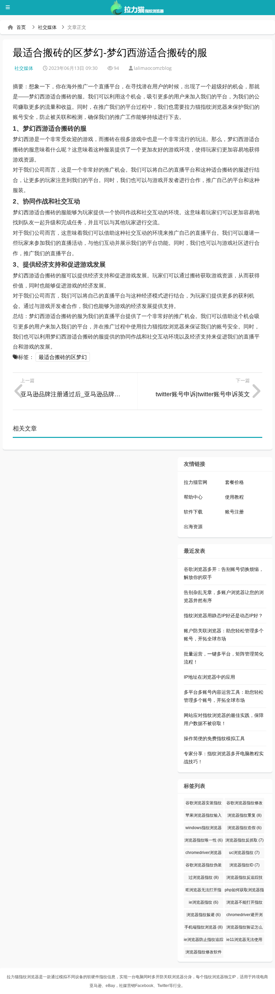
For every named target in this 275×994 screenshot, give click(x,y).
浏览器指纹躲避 (203, 914)
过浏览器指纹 (203, 877)
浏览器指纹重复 (244, 815)
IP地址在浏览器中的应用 (209, 677)
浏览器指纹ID (244, 865)
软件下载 (193, 511)
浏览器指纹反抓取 (244, 840)
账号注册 (234, 511)
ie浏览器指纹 (203, 902)
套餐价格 (234, 482)
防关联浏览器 (172, 977)
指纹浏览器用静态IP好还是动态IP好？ (223, 615)
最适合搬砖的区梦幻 (63, 357)
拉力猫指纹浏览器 (23, 977)
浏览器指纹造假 (244, 827)
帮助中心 (193, 497)
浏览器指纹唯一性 (203, 840)
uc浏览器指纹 (244, 852)
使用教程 (234, 497)
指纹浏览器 (214, 977)
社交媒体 (47, 27)
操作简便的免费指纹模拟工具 (214, 738)
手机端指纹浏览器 (203, 927)
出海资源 (193, 526)
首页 (21, 27)
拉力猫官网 (195, 482)
